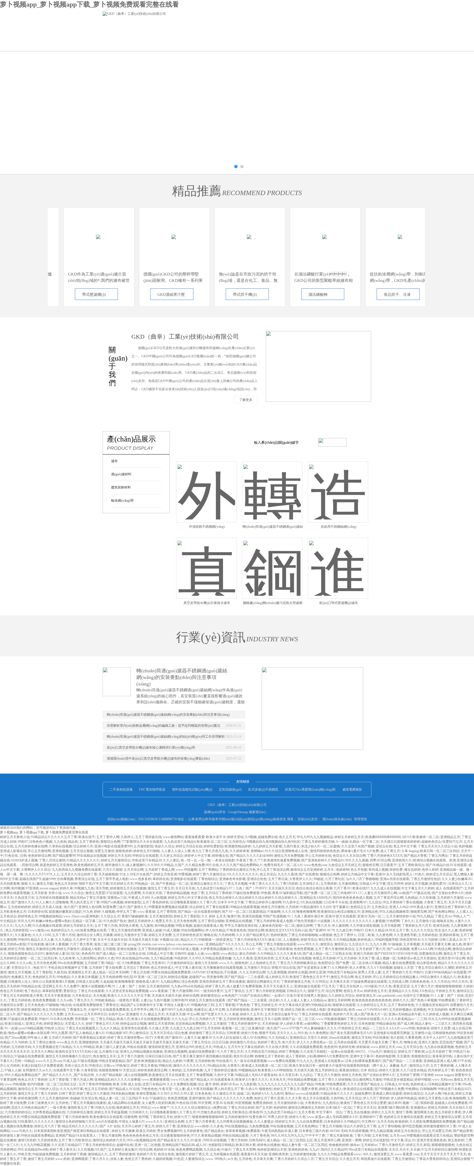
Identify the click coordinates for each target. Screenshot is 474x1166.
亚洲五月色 (34, 1023)
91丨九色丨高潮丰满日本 (305, 916)
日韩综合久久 (296, 991)
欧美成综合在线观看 (358, 1089)
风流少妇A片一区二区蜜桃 (320, 846)
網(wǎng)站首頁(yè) (126, 25)
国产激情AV (174, 1037)
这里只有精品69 (153, 1084)
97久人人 (53, 874)
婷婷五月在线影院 (376, 1140)
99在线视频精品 (236, 1126)
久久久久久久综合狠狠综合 (191, 1107)
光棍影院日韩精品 (221, 1145)
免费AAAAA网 (422, 949)
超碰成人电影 (91, 949)
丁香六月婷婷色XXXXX (384, 856)
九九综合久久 (358, 944)
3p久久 (351, 879)
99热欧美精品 (105, 1000)
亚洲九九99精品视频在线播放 (141, 1051)
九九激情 (146, 926)
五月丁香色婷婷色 (155, 902)
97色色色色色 (236, 930)
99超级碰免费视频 (45, 1154)
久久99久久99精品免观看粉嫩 (210, 958)
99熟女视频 (184, 926)
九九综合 (375, 902)
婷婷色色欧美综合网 (152, 1070)
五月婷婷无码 (21, 1047)
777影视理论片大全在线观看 (142, 842)
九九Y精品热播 (162, 958)
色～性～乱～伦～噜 (195, 860)
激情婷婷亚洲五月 (161, 1047)
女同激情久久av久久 (37, 1070)
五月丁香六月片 (422, 986)
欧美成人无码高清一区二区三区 (265, 1065)
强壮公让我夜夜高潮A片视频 (53, 982)
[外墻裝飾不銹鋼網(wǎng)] (206, 485)
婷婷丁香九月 (215, 986)
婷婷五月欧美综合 (235, 1112)
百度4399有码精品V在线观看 (446, 972)
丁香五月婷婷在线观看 (315, 1014)
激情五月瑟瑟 (95, 893)
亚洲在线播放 (127, 949)
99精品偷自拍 (386, 1023)
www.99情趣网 (186, 870)
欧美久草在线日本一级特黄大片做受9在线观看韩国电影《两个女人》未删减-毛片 (348, 1065)
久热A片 (251, 1089)
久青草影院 (89, 1070)
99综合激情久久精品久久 (438, 977)
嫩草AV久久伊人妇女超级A (222, 1037)
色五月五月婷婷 (96, 1089)
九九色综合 (331, 1103)
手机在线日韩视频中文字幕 (68, 968)
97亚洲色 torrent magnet (42, 888)
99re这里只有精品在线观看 (368, 1149)
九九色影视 (248, 1084)
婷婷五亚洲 (317, 972)
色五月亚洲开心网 (327, 1140)
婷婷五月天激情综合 (116, 860)
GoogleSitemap (238, 812)
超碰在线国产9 (30, 879)
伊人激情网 (340, 926)
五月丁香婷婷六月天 (397, 972)
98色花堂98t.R (410, 940)
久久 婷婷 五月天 (213, 916)
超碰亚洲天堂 (10, 1010)
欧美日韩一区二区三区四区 (439, 851)
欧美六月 (123, 1019)
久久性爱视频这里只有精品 (52, 1047)
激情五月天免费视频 (289, 856)
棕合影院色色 (426, 963)
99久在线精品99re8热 (33, 1149)
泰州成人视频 (378, 870)
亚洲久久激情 (428, 1042)
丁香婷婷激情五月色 (296, 982)
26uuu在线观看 (339, 1037)
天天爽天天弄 (339, 982)
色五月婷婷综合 (326, 1070)
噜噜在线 (210, 935)
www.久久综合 (73, 893)
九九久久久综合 (421, 930)
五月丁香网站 (208, 870)
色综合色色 (166, 1154)
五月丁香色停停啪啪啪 (95, 1084)
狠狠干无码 (267, 1033)
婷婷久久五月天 (251, 1014)
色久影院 (397, 1037)
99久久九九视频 (356, 860)
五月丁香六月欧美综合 (74, 1140)
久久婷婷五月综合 (341, 996)
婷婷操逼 (362, 1047)
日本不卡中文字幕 (231, 902)
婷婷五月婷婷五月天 (349, 837)
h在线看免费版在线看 (90, 930)
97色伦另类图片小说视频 (312, 921)
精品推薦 (196, 191)
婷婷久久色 (106, 958)
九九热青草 (67, 958)
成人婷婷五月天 (276, 977)
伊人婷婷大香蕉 (291, 1023)
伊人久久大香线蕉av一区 (314, 1042)
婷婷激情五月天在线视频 (128, 888)
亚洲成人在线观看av (329, 1061)
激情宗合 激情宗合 (333, 944)
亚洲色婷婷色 (298, 1149)
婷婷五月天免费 (159, 935)
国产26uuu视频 (15, 1037)
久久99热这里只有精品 (261, 1051)
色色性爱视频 (304, 949)
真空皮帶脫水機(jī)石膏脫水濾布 (207, 603)
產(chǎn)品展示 (211, 25)
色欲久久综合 (164, 846)
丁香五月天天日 (364, 1107)
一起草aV (278, 996)
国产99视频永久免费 (389, 1089)
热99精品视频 (164, 926)
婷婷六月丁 (182, 1117)
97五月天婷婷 (347, 958)
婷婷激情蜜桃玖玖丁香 (439, 1126)
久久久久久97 (35, 874)
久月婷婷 (292, 907)
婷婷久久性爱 (441, 1028)
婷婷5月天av (229, 1084)
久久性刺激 (427, 898)
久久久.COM (41, 935)
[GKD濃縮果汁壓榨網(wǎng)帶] (159, 231)
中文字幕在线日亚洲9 (294, 1005)
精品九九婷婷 (172, 1061)
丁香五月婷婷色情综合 (98, 1145)
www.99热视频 (15, 1084)
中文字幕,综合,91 (403, 1140)
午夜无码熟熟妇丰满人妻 (279, 1131)
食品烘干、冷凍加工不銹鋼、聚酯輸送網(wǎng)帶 (383, 296)
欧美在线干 (86, 837)
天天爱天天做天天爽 (373, 1042)
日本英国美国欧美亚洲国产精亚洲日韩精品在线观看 (72, 1131)
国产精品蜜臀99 (63, 856)
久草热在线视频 (60, 846)
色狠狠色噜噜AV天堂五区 (117, 1070)
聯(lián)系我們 (162, 42)
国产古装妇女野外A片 (448, 893)
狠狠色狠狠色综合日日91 (26, 954)
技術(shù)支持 (328, 25)
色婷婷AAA (260, 1093)
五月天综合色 (413, 1047)
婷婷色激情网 (28, 1098)
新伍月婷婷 (247, 954)
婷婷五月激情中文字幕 (130, 935)
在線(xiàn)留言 (122, 42)
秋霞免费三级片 (114, 907)
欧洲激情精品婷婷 (238, 846)
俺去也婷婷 (412, 870)
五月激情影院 (143, 846)
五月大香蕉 (306, 1112)
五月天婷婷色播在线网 (31, 846)
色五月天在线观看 (316, 1098)
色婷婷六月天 (343, 1014)
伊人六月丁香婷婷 (376, 1098)
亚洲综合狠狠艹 (461, 1159)
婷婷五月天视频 (416, 884)
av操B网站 (311, 1023)
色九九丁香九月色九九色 (210, 851)
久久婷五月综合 (171, 856)
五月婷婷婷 (8, 1093)
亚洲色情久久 (402, 860)
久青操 (234, 1014)
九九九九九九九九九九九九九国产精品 (286, 1084)
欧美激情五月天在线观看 (167, 1075)
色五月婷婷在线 (53, 1010)
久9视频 (250, 837)
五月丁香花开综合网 (388, 898)
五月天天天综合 (161, 1033)
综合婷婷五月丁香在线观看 (209, 907)
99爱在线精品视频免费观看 (171, 972)
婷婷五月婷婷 (438, 1107)
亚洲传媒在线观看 (307, 986)
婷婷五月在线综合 (407, 1131)
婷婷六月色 (249, 1033)
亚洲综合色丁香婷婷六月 (453, 907)
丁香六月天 (322, 926)
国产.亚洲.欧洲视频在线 (143, 1061)
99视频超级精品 (50, 916)
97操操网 (273, 912)
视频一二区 (410, 1103)
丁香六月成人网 (81, 1079)
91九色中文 (291, 902)
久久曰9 (325, 907)
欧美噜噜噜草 (124, 982)
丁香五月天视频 (235, 884)
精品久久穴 (188, 940)
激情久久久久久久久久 (189, 1065)
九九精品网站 (170, 982)
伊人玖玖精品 (215, 930)
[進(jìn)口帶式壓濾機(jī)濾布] (338, 561)
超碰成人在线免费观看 (451, 1103)
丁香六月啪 (362, 1135)
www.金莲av (316, 1117)
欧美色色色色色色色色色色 (371, 1000)
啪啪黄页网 (418, 912)
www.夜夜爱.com (407, 1154)
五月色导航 (380, 1135)
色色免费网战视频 (189, 1149)
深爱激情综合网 (430, 954)
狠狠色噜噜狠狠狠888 (207, 1117)
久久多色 (216, 1126)
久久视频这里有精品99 (432, 1005)
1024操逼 (370, 986)
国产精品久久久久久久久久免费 (40, 1014)
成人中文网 (216, 1010)
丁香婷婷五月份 (161, 1117)
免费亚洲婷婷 (262, 1103)
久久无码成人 (278, 1037)
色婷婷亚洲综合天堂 (272, 1149)
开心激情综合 (139, 1033)
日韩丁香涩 (67, 1093)
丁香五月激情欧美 (339, 1135)
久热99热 (337, 1098)
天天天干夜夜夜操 (57, 996)
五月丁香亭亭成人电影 (112, 879)
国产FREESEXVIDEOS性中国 (395, 954)
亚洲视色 (419, 1010)
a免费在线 (219, 1107)
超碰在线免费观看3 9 (203, 1051)
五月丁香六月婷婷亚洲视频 (265, 991)
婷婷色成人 (365, 940)
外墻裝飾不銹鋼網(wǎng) (207, 527)
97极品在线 (422, 893)
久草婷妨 (175, 1070)
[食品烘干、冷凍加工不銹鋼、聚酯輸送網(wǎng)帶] (386, 231)
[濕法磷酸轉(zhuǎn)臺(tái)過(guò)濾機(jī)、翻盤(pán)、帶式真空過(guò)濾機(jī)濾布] (310, 231)
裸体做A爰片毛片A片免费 (360, 851)
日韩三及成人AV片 (453, 940)
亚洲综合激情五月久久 (206, 884)
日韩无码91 (257, 1140)
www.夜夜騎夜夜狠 (156, 1079)
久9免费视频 (131, 963)
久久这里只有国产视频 (357, 846)
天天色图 (99, 996)
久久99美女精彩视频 (364, 926)
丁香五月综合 (201, 1042)
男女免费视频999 (169, 1131)
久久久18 (288, 912)
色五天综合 (268, 874)
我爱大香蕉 (309, 1089)
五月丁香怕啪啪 (389, 1126)
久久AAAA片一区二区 (251, 949)
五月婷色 (62, 1103)
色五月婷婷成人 (162, 968)
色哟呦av (257, 851)
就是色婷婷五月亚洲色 (56, 865)
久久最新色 (23, 935)
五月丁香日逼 (278, 879)
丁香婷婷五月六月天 (416, 926)
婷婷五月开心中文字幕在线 (187, 898)
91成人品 (69, 1061)
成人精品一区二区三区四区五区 (290, 1140)
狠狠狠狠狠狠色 (443, 1145)
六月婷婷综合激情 (80, 1112)
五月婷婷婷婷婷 (19, 907)
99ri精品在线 (216, 1065)
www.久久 (226, 963)
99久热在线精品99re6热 (132, 958)
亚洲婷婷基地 (449, 935)
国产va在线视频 (398, 949)
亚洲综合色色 (257, 879)
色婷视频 (465, 846)
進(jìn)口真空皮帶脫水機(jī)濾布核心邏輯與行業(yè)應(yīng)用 (151, 747)
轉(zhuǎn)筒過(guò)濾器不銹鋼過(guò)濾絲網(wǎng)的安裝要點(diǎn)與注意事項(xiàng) (181, 677)
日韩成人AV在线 (397, 1084)
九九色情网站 (86, 958)
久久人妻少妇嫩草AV (457, 879)
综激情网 (130, 1117)
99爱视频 (184, 874)
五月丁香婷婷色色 (401, 1005)
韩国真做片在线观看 (375, 1159)
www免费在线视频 (281, 1061)
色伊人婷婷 (430, 870)
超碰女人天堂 (403, 968)
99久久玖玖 (460, 982)
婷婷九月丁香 (166, 1126)
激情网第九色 (423, 1112)
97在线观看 (114, 893)
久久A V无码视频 (379, 968)
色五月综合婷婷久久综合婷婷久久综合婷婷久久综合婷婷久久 (253, 898)
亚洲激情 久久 (136, 1014)
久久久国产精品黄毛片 (252, 935)
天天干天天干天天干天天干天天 (443, 1154)
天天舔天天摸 (175, 1014)
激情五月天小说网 (267, 1019)
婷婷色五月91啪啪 (146, 851)
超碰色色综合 (431, 842)
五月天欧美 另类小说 (46, 893)
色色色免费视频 (43, 1000)
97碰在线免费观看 (246, 893)
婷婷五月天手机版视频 (110, 1112)
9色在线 (66, 1005)
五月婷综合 (237, 842)
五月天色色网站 (306, 1126)
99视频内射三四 (202, 1005)
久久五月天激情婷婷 (54, 1098)
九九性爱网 (132, 893)
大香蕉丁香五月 (435, 902)
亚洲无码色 (441, 926)
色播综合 (200, 1010)
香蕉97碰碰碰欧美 (135, 916)
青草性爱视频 (146, 1093)
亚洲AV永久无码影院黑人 (394, 874)
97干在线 (464, 1061)
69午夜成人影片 (421, 907)
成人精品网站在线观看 (124, 1103)
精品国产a (127, 1005)
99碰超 (318, 879)
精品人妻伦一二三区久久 (433, 1023)
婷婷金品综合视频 (133, 1023)
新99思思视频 (412, 1126)
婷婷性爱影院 (213, 846)
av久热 (232, 1159)
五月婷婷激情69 (236, 1117)
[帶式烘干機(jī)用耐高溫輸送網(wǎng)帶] (235, 231)
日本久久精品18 (376, 930)
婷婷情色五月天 (375, 991)
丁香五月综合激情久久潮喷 (434, 968)
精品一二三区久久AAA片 (381, 1028)
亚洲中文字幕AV (362, 1056)
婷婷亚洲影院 (31, 1010)
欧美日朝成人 (14, 1023)
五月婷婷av (369, 1145)
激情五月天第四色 (161, 1023)
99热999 (23, 940)
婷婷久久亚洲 (389, 1070)
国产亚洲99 (317, 930)
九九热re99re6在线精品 (187, 986)
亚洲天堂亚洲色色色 (431, 1140)
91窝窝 (188, 1061)
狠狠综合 (390, 1051)
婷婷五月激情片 (68, 949)
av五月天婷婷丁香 (439, 1051)
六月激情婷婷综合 (180, 963)
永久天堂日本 (288, 1075)
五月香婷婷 (328, 884)
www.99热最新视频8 (331, 1019)
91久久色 (385, 986)
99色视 (266, 893)
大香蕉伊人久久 (300, 879)
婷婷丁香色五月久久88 (102, 1023)
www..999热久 (216, 1159)
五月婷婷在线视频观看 (52, 898)
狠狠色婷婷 (123, 851)
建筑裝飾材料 (121, 487)
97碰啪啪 (52, 1005)
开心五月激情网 (39, 851)
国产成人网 (405, 1023)
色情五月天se (353, 991)
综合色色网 (189, 982)
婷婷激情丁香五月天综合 (207, 1033)
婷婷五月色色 (352, 1075)
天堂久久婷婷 (317, 1037)
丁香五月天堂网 (244, 1149)
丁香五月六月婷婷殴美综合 (297, 963)
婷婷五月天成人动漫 (47, 907)
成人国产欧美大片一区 (370, 1014)
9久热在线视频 (311, 902)
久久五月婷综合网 (252, 972)
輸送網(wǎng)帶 (122, 500)
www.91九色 (180, 1079)
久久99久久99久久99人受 (175, 1093)
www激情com (39, 930)
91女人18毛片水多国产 (136, 874)
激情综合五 (465, 991)
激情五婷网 (304, 926)
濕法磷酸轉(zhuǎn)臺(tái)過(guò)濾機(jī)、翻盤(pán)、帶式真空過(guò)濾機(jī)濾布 (308, 296)
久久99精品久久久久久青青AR (279, 954)
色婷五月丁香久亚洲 (269, 1098)
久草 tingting (410, 851)
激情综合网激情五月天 (263, 982)
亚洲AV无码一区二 (371, 916)
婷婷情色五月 (28, 916)
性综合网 (145, 1149)
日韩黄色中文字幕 (149, 1005)
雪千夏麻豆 (340, 907)
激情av (289, 1093)
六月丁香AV (342, 888)
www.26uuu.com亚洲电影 (81, 916)
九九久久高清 (287, 874)
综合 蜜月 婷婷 (208, 1084)
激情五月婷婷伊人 (141, 921)
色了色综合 (32, 991)
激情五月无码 (361, 1037)
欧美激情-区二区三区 (212, 842)
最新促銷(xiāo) (252, 25)
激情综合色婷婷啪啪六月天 (75, 1121)
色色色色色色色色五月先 (141, 1135)
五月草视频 (411, 944)
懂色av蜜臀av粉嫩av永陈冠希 (29, 1033)
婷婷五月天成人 (330, 1089)
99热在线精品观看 (235, 1135)
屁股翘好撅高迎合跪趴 (65, 912)
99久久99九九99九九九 (287, 1135)
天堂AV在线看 (223, 1103)
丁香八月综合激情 (52, 860)
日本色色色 (203, 1093)
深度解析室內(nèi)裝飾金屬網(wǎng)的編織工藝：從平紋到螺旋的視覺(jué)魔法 (163, 725)
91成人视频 (171, 930)
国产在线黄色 (308, 874)
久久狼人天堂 (158, 1028)
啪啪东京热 (445, 921)
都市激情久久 (115, 865)
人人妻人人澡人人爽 (176, 851)
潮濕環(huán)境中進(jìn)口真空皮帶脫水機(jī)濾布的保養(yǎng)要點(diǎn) (158, 758)
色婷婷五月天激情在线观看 (403, 1117)
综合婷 (274, 1000)
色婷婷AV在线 (164, 1149)
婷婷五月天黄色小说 (15, 837)
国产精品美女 (214, 1131)
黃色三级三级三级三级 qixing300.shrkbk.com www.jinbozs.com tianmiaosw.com (149, 944)
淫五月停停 (395, 884)
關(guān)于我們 (171, 25)
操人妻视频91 (136, 865)
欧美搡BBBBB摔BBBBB (382, 837)
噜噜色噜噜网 (306, 912)
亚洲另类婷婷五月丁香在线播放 (222, 982)
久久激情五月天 (224, 1093)
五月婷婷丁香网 (407, 1075)
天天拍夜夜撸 (10, 884)
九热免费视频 (259, 1126)
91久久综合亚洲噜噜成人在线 (287, 851)
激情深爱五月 (383, 1154)
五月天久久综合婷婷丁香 (79, 874)
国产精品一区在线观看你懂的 (199, 912)
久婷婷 (468, 986)
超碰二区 (243, 1093)
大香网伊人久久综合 (35, 870)
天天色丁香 (366, 958)
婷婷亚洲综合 (53, 1023)
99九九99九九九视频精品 (315, 837)
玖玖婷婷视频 (358, 1131)
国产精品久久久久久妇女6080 (251, 856)
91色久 (420, 874)
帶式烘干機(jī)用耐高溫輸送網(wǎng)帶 (232, 296)
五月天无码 (385, 1121)
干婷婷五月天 (445, 991)
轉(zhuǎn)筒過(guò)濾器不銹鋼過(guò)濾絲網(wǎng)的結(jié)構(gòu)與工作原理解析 (166, 736)
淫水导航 (102, 888)
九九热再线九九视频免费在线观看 (76, 870)
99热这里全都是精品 (398, 1079)
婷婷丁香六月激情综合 (209, 874)
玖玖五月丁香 (399, 930)
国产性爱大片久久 (214, 1014)
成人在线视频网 (135, 1075)
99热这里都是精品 (112, 1061)
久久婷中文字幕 (84, 940)
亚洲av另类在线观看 (394, 879)
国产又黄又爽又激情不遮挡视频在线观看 (202, 1056)
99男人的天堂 (278, 1117)
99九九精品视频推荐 (394, 912)
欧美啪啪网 (457, 1098)
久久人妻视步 (264, 1121)
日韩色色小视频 (40, 842)
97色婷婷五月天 (349, 1028)
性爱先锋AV (258, 1117)
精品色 (73, 842)
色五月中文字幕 (404, 846)
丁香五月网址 (438, 856)
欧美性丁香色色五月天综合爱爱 (363, 1103)
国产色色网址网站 (441, 912)
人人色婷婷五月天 (262, 963)
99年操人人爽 (37, 1037)
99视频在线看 (10, 1163)
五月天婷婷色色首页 (187, 935)
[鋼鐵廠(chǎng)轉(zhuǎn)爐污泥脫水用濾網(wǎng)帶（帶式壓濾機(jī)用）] (272, 561)
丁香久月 (395, 1042)
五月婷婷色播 (193, 1070)
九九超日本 (344, 930)
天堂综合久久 (21, 968)
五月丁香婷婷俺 (441, 1065)
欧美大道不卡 (216, 837)
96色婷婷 (180, 958)
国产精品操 (465, 1121)
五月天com (397, 1135)
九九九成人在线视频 (385, 888)
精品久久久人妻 (42, 940)
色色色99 (88, 954)
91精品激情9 (309, 907)
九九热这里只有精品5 (212, 888)
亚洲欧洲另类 (278, 1154)
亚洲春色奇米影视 (232, 879)
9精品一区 (113, 963)
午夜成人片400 (138, 898)
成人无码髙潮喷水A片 (342, 1117)
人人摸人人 (464, 912)
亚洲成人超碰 (152, 930)
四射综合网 (30, 865)
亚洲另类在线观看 (134, 1028)
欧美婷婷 (401, 1121)
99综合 (146, 1107)
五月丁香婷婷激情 (122, 1154)
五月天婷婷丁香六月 (370, 949)
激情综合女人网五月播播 (95, 935)
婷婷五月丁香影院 (187, 916)
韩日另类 (325, 940)
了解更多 (245, 400)
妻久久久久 (260, 1079)
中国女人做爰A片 (177, 1005)
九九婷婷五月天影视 (267, 846)
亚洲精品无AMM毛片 (315, 898)
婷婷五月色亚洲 (165, 874)
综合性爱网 (334, 991)
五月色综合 (379, 907)
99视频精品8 (247, 1070)
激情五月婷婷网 (339, 1000)
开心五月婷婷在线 (318, 856)
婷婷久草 (66, 888)
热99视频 (17, 888)
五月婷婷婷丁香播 (73, 1154)
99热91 (418, 972)
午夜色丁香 (244, 860)
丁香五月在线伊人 (349, 986)
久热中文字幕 (224, 1075)
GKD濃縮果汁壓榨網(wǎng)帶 (157, 296)
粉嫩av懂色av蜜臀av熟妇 (53, 921)
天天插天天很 (152, 893)
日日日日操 (220, 1042)
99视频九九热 (84, 888)
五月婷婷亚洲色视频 (238, 1019)
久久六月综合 (440, 982)
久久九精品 (63, 940)
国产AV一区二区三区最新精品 (244, 912)
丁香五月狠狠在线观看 (279, 944)
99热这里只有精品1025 (454, 1089)
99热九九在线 (105, 1107)
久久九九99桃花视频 (35, 1145)
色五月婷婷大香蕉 (448, 1112)
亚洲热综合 (298, 1037)
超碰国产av (197, 977)
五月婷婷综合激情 (13, 958)
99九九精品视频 (381, 1131)
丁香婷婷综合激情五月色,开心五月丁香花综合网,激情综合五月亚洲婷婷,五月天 (277, 870)
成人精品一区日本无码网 (110, 972)
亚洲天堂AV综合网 (451, 958)
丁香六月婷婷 (237, 1140)
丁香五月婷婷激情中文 (244, 1023)
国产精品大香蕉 (415, 856)
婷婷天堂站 (235, 837)
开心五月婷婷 (10, 1065)
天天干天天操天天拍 (112, 940)
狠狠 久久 (28, 884)
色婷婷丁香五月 (269, 1042)
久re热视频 (159, 898)
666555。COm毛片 (368, 1051)
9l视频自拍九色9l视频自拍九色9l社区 (273, 842)
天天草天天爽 (263, 1159)
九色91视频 (161, 1000)
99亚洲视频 (243, 1103)
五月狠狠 (108, 949)
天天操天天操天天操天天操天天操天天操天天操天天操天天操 (145, 1042)
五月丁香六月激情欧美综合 (334, 949)
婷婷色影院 (133, 902)
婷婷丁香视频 (289, 1051)
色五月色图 (359, 870)
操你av (355, 1145)
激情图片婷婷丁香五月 (192, 1154)
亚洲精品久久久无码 (403, 991)
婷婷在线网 (191, 996)
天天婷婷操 (270, 1023)
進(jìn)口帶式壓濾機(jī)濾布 (338, 603)
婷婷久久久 (401, 1000)
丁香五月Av (443, 916)
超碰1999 (48, 879)
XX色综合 (426, 991)
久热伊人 (127, 837)
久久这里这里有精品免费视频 (127, 991)
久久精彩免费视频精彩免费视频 (433, 1121)
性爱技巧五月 (452, 842)
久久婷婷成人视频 (435, 1014)
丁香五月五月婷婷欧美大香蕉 (21, 996)
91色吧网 (393, 921)
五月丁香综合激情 (42, 1042)
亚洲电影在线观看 (183, 879)
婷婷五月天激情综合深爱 (443, 1117)
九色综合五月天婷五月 (344, 865)
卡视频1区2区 (169, 940)
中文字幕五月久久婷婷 (417, 888)
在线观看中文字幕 (66, 1070)
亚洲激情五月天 (79, 972)
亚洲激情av (418, 1107)
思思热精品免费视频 (190, 1023)
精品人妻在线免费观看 (398, 963)
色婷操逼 (423, 1028)
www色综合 (229, 954)
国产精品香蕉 (463, 1131)
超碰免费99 (363, 1093)
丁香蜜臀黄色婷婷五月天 (339, 1023)
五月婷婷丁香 (94, 963)
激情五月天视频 (19, 972)
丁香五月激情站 (403, 1159)
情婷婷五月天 (285, 1121)
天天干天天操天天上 (278, 986)
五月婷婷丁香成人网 (159, 870)
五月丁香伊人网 (107, 837)
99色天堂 (24, 1154)
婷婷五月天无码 (119, 856)
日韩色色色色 (419, 982)
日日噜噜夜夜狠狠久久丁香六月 (193, 902)
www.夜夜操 (146, 912)
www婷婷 (202, 1126)
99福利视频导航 (386, 940)
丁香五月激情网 (109, 1135)
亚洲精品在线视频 (238, 921)
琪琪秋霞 (426, 1103)
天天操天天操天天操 (143, 940)
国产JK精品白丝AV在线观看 (446, 865)
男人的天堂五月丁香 (85, 902)
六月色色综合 (82, 996)
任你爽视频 (65, 879)
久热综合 (6, 1056)
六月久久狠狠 (112, 870)
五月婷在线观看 (345, 1042)
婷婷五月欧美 (295, 1010)
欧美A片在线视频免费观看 (150, 1019)
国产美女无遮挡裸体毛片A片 (351, 1033)
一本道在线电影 (223, 860)
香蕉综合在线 (84, 879)
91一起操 (11, 1028)
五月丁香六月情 (63, 935)
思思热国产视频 (450, 1042)
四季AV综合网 (380, 860)
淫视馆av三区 (117, 898)
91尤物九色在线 (208, 1112)
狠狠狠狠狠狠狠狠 (448, 986)
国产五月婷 (264, 1107)
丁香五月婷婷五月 (264, 1005)
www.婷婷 (62, 1159)
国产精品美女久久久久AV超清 (179, 1140)
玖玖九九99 (26, 921)
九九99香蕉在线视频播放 (234, 1121)
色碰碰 (75, 1098)
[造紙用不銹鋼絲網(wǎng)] (338, 485)
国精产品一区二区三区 (298, 1019)
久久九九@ (179, 1019)
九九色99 (276, 1093)
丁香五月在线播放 (357, 1112)
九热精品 (411, 898)
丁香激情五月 (76, 1010)
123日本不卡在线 (335, 902)
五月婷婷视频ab (400, 1010)
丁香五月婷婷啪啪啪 (303, 935)
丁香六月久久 (99, 1159)
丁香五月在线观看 (91, 991)
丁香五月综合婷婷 (241, 1107)
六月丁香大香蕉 (81, 944)
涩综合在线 (384, 846)
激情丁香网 (404, 1112)
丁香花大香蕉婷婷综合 (432, 1159)
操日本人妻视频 (56, 944)
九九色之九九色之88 (184, 1028)
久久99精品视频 (344, 940)
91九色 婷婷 (91, 912)
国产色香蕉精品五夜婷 (89, 1037)
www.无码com (442, 1079)
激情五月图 (44, 884)
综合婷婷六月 (83, 846)
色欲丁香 (197, 893)
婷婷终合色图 (298, 972)
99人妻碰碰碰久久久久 (320, 1028)
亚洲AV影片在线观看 (340, 916)
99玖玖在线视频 (214, 1140)
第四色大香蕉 (129, 926)
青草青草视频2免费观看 (242, 1131)
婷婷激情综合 (210, 996)
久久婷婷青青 (239, 851)
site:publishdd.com (389, 996)
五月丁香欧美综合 (411, 865)
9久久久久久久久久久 (242, 874)
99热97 (23, 842)
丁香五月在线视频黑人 (82, 1028)
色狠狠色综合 (421, 1056)
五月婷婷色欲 (428, 935)
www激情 (212, 954)
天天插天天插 (304, 1070)
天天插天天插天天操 (166, 996)
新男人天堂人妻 (369, 972)
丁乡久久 (407, 921)
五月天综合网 (133, 870)
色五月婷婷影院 (17, 930)
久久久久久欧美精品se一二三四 (404, 1019)
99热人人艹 (461, 916)
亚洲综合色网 (174, 1121)
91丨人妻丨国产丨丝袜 (128, 986)
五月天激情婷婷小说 (401, 916)
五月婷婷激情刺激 (303, 1154)
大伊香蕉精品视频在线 (217, 949)
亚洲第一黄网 (352, 1140)
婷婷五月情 (16, 949)
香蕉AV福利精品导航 (287, 893)
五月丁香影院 (42, 972)
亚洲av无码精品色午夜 (404, 1014)
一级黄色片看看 (127, 1000)
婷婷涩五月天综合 (439, 874)
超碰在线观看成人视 (208, 926)
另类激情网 (215, 977)
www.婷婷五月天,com (386, 1047)
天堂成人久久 (74, 1023)
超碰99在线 (125, 1145)
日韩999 (180, 954)
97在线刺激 (35, 944)
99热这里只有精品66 (342, 972)
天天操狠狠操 (108, 874)
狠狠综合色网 (110, 842)
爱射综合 (70, 991)
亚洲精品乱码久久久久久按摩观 (117, 1079)
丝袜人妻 (116, 1159)
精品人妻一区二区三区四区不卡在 (123, 1098)
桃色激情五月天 (127, 1107)
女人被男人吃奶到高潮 (158, 1103)
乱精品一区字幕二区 (364, 842)
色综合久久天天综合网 (349, 856)
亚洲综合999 (185, 1047)
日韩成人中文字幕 (372, 884)
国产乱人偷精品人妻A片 (87, 1033)
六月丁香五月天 (231, 1051)
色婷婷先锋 (346, 1047)
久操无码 (60, 972)
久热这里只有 (24, 898)
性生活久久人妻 (446, 930)
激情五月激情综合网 (40, 949)
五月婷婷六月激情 (450, 898)
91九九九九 (305, 1061)
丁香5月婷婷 (289, 884)
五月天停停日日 (95, 1014)
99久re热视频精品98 (141, 1140)
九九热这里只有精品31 (280, 1112)
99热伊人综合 (54, 1028)
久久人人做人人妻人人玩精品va (303, 1000)
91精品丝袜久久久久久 (336, 1093)
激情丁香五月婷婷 (41, 1159)
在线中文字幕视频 (416, 996)
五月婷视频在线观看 (224, 1154)
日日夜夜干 (388, 865)
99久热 (303, 1033)
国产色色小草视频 (424, 1000)
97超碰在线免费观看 (23, 1019)
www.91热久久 (21, 1131)
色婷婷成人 (418, 1084)
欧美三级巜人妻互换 (111, 1047)
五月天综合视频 (81, 851)
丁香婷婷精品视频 (176, 893)
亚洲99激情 (197, 1098)
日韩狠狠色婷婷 (443, 1033)
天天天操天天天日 (281, 888)
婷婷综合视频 (178, 977)
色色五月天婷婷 (65, 884)
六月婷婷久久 (138, 1112)
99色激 (320, 1084)
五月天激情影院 (160, 916)
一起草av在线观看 (341, 1051)
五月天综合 (353, 1098)
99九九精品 (425, 916)
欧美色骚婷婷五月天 (89, 865)
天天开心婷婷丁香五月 (138, 1126)
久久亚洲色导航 (405, 935)
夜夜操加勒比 (349, 1070)
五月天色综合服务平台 (280, 1014)
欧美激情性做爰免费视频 (282, 860)
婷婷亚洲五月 (366, 996)
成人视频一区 (386, 958)
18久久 (367, 1154)
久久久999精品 (84, 1047)
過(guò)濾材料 (121, 474)
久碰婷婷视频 (162, 1159)
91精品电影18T (117, 1033)
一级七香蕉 (58, 1107)
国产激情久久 (137, 907)
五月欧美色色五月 (13, 912)
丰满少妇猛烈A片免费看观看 (42, 1065)
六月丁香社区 (335, 879)
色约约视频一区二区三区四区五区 (52, 1084)
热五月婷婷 (363, 977)
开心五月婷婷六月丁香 (205, 1019)
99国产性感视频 (274, 916)
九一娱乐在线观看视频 (250, 1061)
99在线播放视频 (281, 1126)
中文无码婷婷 (437, 1010)
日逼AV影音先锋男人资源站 (306, 996)
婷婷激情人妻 (10, 1135)
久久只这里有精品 (413, 1070)
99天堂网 (204, 1103)
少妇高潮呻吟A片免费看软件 (328, 1056)
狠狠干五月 (316, 991)
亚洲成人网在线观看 (387, 1093)
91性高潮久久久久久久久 (36, 1121)
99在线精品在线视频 (91, 856)
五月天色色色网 (184, 921)
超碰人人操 (195, 954)
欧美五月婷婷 (146, 1131)
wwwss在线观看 (307, 1093)
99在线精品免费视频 (302, 1079)
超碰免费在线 (268, 837)
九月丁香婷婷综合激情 (220, 1070)
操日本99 (394, 1103)
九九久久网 (23, 926)
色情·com (355, 1010)
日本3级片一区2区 (339, 1107)
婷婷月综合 (309, 940)
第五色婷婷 (456, 1140)
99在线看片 (224, 1061)
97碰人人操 (13, 1070)
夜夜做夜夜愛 (195, 837)
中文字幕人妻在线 (188, 968)
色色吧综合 (326, 963)
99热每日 (122, 1065)
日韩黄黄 (233, 1033)
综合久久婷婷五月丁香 (359, 1126)
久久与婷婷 (429, 940)
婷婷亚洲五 (224, 940)
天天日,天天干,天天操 (404, 1149)
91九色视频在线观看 (47, 926)
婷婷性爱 (396, 870)
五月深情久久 (309, 884)
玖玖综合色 (89, 1098)
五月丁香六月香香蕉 (200, 1121)
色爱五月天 (164, 921)
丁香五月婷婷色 (19, 1000)
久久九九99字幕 (71, 1089)
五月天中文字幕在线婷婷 (246, 1047)
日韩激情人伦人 (19, 982)
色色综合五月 (360, 907)
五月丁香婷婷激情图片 (154, 949)
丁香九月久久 (84, 1000)
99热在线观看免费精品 (37, 1135)
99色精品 (63, 977)
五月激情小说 (425, 921)
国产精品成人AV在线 (124, 1089)
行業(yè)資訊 (290, 25)
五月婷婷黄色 (193, 1131)
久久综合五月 (110, 916)
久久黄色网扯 (319, 1033)
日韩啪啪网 (428, 1089)
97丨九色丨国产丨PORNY (248, 888)
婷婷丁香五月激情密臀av (125, 1037)
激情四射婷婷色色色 (325, 851)
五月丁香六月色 (105, 926)
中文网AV (369, 1121)
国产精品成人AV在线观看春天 (212, 1079)
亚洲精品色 (370, 912)
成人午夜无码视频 (200, 1089)
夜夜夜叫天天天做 (254, 1154)
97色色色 (243, 1005)
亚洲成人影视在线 (13, 851)
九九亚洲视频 (277, 972)
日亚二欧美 (366, 935)
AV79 (330, 930)
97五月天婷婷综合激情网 (439, 1149)
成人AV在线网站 (255, 1037)
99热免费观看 (336, 1084)
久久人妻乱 (171, 860)
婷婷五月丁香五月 (286, 1089)
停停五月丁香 (126, 912)
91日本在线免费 (61, 1019)
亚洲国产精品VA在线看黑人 (76, 1135)
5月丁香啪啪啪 (368, 879)
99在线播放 (381, 1037)
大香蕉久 (233, 1065)
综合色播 (181, 1033)
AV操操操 (395, 944)
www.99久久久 (308, 944)
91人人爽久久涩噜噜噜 (52, 902)
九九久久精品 (110, 1028)
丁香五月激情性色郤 (425, 879)
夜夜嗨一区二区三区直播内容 (244, 1028)
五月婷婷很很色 (237, 1010)
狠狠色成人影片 (147, 982)
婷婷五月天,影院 (418, 1145)
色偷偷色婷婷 (339, 1145)
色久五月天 (287, 837)
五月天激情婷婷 (158, 986)
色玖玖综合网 (243, 1056)
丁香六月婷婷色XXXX (250, 940)
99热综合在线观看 (145, 856)
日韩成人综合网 (87, 982)
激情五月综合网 (342, 977)
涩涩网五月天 (52, 986)
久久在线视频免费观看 (306, 1047)
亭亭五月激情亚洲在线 (240, 926)
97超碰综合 (158, 1098)
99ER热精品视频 (123, 1093)
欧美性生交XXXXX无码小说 (286, 930)
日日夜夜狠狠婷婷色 (175, 1135)
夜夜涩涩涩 (401, 986)
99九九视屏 (59, 1033)
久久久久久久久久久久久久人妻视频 (358, 921)
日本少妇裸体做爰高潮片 (363, 1061)
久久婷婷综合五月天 (371, 1005)
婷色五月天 (203, 1047)
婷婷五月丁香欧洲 (411, 1051)
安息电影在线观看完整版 (392, 1033)
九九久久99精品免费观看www (339, 1154)
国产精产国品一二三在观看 (244, 977)
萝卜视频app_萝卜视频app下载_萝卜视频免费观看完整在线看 (89, 4)
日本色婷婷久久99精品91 (342, 1121)
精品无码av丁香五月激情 (88, 898)
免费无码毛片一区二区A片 (283, 865)
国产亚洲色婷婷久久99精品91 (322, 860)
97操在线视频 (87, 1061)
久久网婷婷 (339, 968)
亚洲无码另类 (264, 958)
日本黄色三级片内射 (314, 1131)
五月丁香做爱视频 (199, 1075)
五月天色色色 (34, 1005)
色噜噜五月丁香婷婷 (269, 1056)
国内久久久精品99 (334, 1149)
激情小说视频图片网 (96, 986)
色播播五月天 (21, 977)
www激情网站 (173, 837)
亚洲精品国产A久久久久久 (224, 944)
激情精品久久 (98, 1154)
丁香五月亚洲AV (153, 963)
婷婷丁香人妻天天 (63, 1149)
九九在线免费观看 (309, 1121)
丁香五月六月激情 (327, 1075)
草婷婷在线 (161, 879)
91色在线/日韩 (186, 1103)
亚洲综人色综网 (89, 907)
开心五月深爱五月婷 (437, 1131)
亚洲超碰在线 (337, 1010)
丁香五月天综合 (326, 1159)
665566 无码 (338, 1131)
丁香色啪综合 (208, 879)
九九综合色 (212, 1149)
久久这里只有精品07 (66, 1145)
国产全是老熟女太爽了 (313, 968)
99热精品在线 (31, 986)
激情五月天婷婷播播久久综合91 (69, 1056)
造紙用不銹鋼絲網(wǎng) (338, 527)
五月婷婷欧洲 (205, 1061)
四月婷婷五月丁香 (441, 1070)
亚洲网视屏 (79, 1159)
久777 (258, 860)
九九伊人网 (433, 1093)
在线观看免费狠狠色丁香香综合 (96, 1005)
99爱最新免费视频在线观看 (168, 907)
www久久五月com (49, 1061)
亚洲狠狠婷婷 (88, 1042)
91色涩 (179, 1159)
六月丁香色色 (260, 1135)
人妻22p (146, 1000)
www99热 (408, 1028)
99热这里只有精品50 (147, 860)
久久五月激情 (216, 1023)
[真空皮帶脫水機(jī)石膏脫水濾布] (206, 561)
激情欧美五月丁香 (80, 1107)
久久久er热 (24, 963)
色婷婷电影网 (385, 1056)
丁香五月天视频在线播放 (88, 1103)
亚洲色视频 (60, 851)
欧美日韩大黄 (246, 1145)
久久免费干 (71, 986)
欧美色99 (256, 1112)
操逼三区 (274, 940)
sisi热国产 (405, 893)
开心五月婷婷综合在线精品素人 (396, 977)
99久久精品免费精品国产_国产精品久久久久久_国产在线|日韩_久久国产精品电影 (64, 1075)
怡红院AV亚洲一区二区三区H (145, 977)
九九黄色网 (384, 935)
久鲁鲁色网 (413, 1037)
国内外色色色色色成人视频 (352, 898)
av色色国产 (230, 996)
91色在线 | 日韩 (16, 856)
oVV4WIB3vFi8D (375, 1010)
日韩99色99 (179, 1000)
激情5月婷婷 (27, 1140)
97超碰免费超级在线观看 (369, 982)
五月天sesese (73, 1014)
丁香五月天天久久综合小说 (437, 846)
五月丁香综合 (234, 991)
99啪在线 (165, 1065)
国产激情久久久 (22, 902)
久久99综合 (320, 982)
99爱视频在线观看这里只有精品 (430, 1135)
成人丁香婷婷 (295, 1056)
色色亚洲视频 (177, 1098)
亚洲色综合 (185, 1126)
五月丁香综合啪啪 (211, 921)
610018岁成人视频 (24, 860)
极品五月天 (156, 1014)
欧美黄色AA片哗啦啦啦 (275, 1070)
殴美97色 (234, 916)
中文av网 (193, 1014)
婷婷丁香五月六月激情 (93, 1093)
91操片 (226, 1149)
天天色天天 (277, 1079)
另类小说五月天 (76, 1065)
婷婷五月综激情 (272, 907)
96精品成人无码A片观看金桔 (256, 1075)
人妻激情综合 (195, 1159)
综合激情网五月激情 (367, 1079)
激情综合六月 (419, 1065)
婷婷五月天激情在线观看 (207, 1000)
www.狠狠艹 (161, 1107)
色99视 (143, 1117)
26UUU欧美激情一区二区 (420, 837)
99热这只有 (461, 1051)
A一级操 (342, 842)
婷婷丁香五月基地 (144, 1065)
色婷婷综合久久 (62, 930)
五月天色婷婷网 (110, 977)
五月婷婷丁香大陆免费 (105, 968)
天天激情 (403, 1056)
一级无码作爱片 (211, 991)
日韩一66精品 (24, 1061)
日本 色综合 (369, 1070)
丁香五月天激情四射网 (124, 930)
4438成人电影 (316, 1010)
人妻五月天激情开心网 (380, 893)
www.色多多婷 (140, 879)
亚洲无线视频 (252, 916)
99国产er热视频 (112, 902)
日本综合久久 (458, 884)
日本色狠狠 (366, 1023)
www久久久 (154, 1121)
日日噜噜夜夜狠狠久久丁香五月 (173, 1112)
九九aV (314, 1149)
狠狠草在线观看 (344, 1005)
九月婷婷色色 (47, 1140)
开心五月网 (254, 944)
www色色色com (315, 865)
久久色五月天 (349, 1159)
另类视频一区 (84, 1019)
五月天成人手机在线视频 (293, 958)
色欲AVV (40, 968)
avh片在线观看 (106, 1121)
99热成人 (219, 1047)
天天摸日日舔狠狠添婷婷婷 (400, 842)
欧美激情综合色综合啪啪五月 (338, 912)
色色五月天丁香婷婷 (32, 1079)
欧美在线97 (360, 888)
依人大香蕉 (357, 968)
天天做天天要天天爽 (436, 944)
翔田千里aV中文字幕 (94, 884)
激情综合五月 (28, 1089)
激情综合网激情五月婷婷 (306, 1107)
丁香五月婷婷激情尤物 (317, 842)
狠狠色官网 (370, 865)
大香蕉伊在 (313, 1103)
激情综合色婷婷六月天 (109, 1140)
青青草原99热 (442, 1056)
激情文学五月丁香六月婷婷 (37, 1093)
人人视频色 (291, 940)
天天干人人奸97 (434, 1037)
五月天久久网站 (42, 1051)
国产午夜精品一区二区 (172, 884)
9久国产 (101, 1149)
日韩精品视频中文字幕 (444, 1084)
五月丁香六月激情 (130, 1056)
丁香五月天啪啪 (330, 1126)
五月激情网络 (348, 884)
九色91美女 (291, 846)
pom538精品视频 (31, 1028)
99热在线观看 (137, 1047)
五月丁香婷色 (89, 842)
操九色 (457, 944)
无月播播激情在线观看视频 (222, 968)
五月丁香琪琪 (166, 912)
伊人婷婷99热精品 (404, 1098)
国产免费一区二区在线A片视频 (358, 963)
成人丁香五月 (390, 851)
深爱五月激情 (104, 851)
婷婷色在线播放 (268, 1145)
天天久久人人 (287, 1033)
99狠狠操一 (206, 940)
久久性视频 (85, 1149)
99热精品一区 (144, 884)
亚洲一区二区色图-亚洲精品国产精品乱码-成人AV (170, 1145)
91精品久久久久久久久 (83, 860)
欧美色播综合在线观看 (106, 1117)
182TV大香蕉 (154, 1037)
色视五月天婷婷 (324, 958)
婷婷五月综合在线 (189, 846)
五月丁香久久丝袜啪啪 (334, 1079)
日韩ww (109, 1065)
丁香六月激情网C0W (184, 991)
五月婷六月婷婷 (60, 1037)
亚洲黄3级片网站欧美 (393, 1107)
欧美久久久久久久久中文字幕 (129, 996)
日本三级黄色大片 (41, 1103)
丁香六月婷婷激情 (75, 1117)
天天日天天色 (185, 888)
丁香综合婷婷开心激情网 (263, 902)
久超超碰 (106, 982)
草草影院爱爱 (52, 991)
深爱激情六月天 (461, 1005)
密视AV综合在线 (284, 968)
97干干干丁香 (315, 1135)
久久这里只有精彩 (313, 1051)
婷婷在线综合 (413, 1093)
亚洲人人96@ (399, 907)
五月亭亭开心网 (141, 1010)
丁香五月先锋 (140, 972)
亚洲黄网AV (358, 902)
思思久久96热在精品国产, (29, 1107)
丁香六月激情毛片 (392, 1145)
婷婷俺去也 (220, 856)
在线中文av (116, 1014)
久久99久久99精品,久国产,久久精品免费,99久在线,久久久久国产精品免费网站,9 (205, 865)
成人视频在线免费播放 (16, 1126)
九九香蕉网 (459, 926)
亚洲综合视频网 (175, 1051)
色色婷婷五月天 (43, 977)
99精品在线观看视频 (245, 907)
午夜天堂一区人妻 (172, 1089)
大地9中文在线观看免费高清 (108, 1010)
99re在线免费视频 (70, 963)
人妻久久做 (192, 1037)
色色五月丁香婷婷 (138, 1159)
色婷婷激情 (278, 935)
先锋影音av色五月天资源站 (416, 958)
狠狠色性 (265, 1089)
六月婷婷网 (226, 935)
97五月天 (328, 986)
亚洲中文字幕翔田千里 (267, 1010)
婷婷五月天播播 (123, 1131)
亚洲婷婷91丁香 (370, 1117)
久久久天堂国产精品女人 (365, 1084)
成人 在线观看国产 (449, 888)
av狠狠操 (325, 935)
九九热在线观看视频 (439, 1047)
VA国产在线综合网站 (254, 996)
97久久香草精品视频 (206, 1135)
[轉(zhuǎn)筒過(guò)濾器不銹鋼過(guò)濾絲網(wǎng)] (272, 485)
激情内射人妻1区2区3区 (63, 954)
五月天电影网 (390, 926)
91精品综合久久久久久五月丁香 (54, 837)
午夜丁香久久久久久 (263, 884)
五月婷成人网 (398, 982)
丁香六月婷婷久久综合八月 (294, 1159)
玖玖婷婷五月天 (121, 884)
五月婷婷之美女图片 (123, 1149)
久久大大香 (293, 1098)
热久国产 (70, 907)
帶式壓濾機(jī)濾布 (80, 296)
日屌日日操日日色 (158, 1056)
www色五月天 (67, 1042)
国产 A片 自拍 (110, 1126)
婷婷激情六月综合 (243, 1042)
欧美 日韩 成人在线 (127, 1084)
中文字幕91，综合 (329, 1112)
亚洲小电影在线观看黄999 (113, 846)
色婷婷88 (342, 870)
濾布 (114, 461)
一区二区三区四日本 (42, 958)
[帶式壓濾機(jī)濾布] (84, 231)
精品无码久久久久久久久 (80, 1126)
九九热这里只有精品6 (179, 842)
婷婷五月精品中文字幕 (357, 874)
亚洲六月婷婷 (363, 954)
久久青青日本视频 (84, 977)
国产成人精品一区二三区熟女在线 (120, 954)
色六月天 (288, 1042)
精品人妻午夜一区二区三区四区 (304, 1145)
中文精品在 (8, 921)
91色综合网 (443, 949)
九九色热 (60, 842)
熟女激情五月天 (104, 1056)
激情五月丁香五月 (161, 888)
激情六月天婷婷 (206, 963)
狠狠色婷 (241, 963)
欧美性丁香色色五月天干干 (309, 977)
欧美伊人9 (242, 1079)
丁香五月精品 (105, 1019)
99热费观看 (446, 1000)
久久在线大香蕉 (276, 1047)
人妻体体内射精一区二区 (277, 926)
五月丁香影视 (225, 1005)
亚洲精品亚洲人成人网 (440, 1061)
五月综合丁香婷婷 (218, 893)
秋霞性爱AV (438, 884)
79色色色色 (149, 1089)
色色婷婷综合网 (39, 856)
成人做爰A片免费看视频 (244, 986)
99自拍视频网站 (192, 930)
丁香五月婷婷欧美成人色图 (273, 921)
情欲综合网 (256, 930)
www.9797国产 (292, 1028)
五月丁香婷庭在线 (148, 837)
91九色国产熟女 (114, 921)
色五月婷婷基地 (280, 949)
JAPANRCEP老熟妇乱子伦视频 (215, 972)
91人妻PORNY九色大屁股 (174, 1010)
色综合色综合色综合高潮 (314, 888)
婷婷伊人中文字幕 (197, 856)
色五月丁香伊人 (345, 935)
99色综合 (95, 1065)
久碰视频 (108, 912)
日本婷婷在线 (37, 912)
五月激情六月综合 (257, 968)
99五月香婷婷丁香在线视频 (402, 902)
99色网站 (412, 1089)
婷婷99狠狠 (422, 1079)
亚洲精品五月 (450, 837)
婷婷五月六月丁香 (47, 1126)
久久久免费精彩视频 (181, 1084)
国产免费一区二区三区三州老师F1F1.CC (333, 893)
